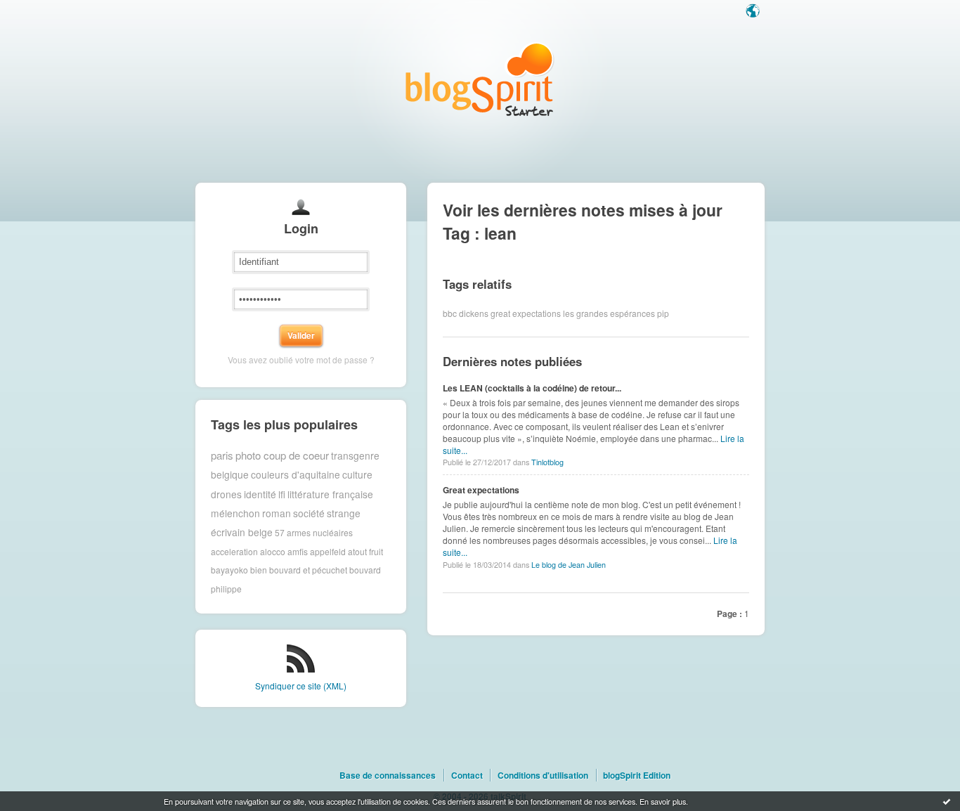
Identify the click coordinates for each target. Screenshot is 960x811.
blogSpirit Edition (636, 775)
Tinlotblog (547, 462)
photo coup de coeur (282, 455)
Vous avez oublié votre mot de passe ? (301, 359)
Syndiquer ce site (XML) (300, 686)
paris (222, 455)
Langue (754, 12)
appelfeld (328, 551)
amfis (297, 551)
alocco (272, 551)
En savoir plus (663, 801)
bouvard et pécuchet (308, 570)
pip (663, 313)
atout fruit (365, 551)
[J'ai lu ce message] (946, 801)
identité (260, 494)
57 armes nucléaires (314, 532)
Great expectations (481, 490)
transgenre (355, 455)
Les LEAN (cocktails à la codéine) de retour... (532, 388)
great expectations (526, 313)
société (309, 513)
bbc (450, 313)
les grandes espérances (609, 313)
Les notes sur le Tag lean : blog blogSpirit (480, 79)
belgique (230, 474)
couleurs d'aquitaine (295, 474)
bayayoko (229, 570)
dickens (473, 313)
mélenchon (235, 513)
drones (226, 494)
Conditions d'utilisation (543, 775)
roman (276, 513)
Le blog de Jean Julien (568, 564)
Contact (467, 775)
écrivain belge (242, 532)
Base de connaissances (387, 775)
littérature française (330, 494)
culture (357, 474)
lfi (281, 494)
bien (258, 570)
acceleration (234, 551)
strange (344, 513)
